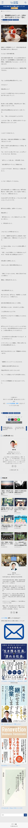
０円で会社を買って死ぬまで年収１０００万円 (11, 808)
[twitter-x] (15, 466)
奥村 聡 (14, 449)
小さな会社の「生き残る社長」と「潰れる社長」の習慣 (14, 681)
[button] (9, 420)
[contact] (17, 612)
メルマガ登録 (14, 8)
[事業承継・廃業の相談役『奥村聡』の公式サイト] (14, 2)
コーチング (5, 19)
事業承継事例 (15, 19)
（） (12, 403)
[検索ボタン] (25, 2)
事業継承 (10, 19)
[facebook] (13, 466)
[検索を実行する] (25, 815)
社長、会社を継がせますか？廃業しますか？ (11, 724)
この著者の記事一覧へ (14, 469)
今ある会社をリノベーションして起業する (10, 765)
